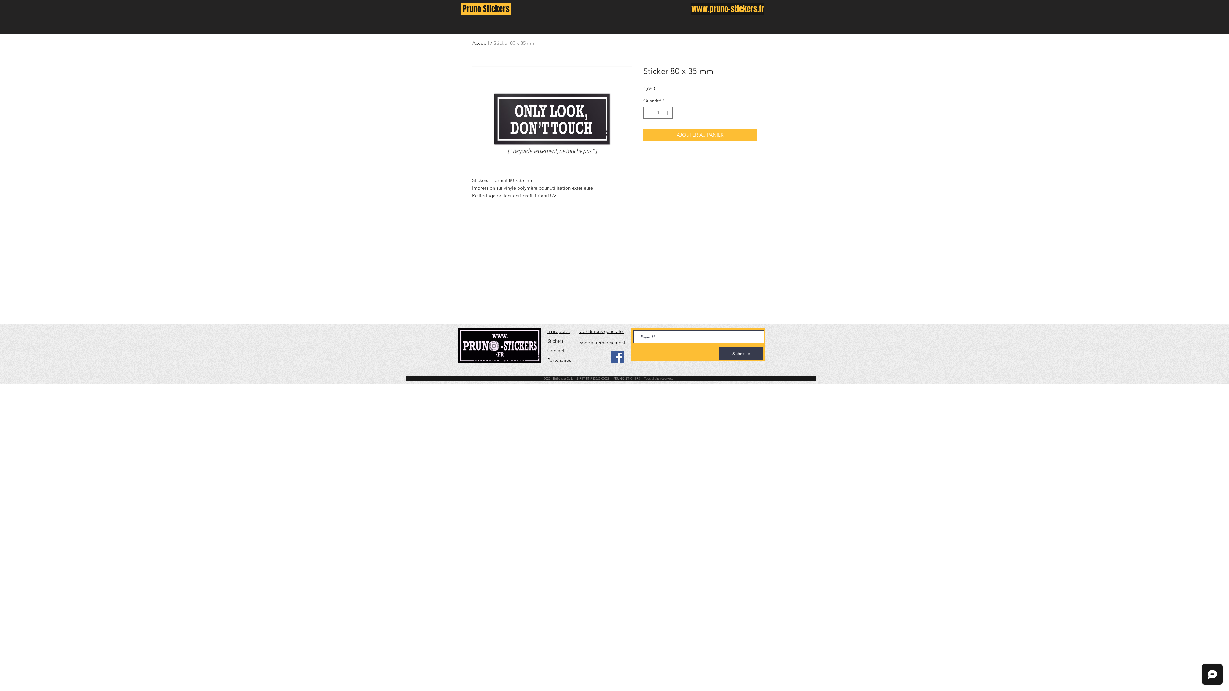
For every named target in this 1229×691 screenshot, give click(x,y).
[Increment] (668, 112)
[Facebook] (617, 357)
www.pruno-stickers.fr (727, 9)
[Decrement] (648, 112)
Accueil (480, 43)
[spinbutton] (658, 112)
